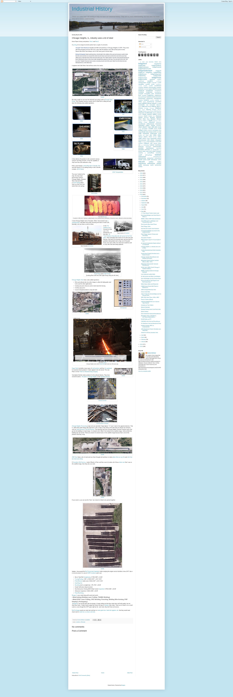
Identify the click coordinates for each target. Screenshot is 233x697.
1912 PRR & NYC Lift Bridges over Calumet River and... (149, 221)
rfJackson (149, 114)
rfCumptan (152, 108)
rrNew (159, 136)
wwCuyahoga (148, 155)
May (142, 211)
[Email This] (93, 620)
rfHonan (159, 112)
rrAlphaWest (141, 125)
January (143, 341)
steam (159, 143)
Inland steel (102, 363)
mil (160, 100)
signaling (155, 143)
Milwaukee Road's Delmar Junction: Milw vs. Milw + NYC (150, 261)
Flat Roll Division (89, 429)
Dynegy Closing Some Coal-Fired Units (151, 309)
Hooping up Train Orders (147, 305)
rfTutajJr (145, 122)
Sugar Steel (75, 368)
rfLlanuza (158, 116)
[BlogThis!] (95, 620)
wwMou (159, 161)
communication (152, 87)
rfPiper (140, 119)
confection (140, 89)
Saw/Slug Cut (78, 583)
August (143, 205)
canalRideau (158, 84)
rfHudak (144, 114)
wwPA (140, 165)
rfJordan (159, 114)
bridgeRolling (157, 72)
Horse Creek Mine (145, 291)
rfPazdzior (152, 117)
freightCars (150, 95)
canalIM (149, 82)
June (142, 209)
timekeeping (146, 145)
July (142, 207)
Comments (143, 47)
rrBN (152, 127)
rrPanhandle (153, 138)
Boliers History (144, 311)
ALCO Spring (94, 193)
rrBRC (156, 127)
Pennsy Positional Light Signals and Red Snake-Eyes (150, 281)
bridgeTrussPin (142, 79)
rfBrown (154, 106)
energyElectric (149, 90)
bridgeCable (141, 65)
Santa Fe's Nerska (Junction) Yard (149, 332)
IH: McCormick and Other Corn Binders (150, 276)
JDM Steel (74, 457)
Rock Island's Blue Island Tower (149, 224)
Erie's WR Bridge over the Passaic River (151, 278)
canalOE (147, 84)
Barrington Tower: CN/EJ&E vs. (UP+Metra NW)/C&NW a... (148, 316)
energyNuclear (158, 92)
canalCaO (152, 79)
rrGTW (154, 132)
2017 (141, 192)
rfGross (152, 111)
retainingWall (152, 104)
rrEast (139, 132)
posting (75, 45)
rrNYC (144, 138)
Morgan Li (74, 595)
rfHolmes (155, 112)
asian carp (145, 61)
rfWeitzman (158, 122)
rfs (147, 120)
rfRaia (148, 119)
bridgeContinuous (143, 67)
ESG (123, 114)
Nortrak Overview (102, 400)
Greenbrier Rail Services (79, 462)
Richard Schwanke (80, 54)
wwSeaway (146, 165)
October (143, 200)
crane (150, 89)
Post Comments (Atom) (84, 675)
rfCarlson (140, 108)
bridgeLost (141, 72)
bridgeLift (158, 71)
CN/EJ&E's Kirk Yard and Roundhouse (150, 321)
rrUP (160, 141)
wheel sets (122, 462)
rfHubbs (140, 114)
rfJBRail (155, 114)
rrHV (158, 132)
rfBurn (158, 106)
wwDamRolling (142, 158)
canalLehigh (154, 82)
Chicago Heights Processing (79, 426)
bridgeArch (142, 64)
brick (160, 61)
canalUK (145, 85)
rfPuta (144, 119)
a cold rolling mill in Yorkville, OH (91, 165)
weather (140, 153)
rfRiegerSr (140, 120)
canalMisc (141, 84)
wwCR (140, 155)
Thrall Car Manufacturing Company (88, 371)
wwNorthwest (151, 163)
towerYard (147, 149)
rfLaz (154, 116)
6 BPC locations (91, 573)
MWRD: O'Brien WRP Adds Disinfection (150, 218)
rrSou (140, 141)
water (144, 151)
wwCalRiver (150, 153)
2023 (141, 179)
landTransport (141, 98)
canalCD (159, 79)
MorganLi (75, 603)
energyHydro (149, 92)
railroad (149, 103)
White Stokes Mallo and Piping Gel (149, 284)
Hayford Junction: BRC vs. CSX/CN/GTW (147, 326)
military (140, 101)
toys (151, 149)
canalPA (153, 84)
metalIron (78, 622)
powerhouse (150, 101)
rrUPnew (140, 143)
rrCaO (155, 128)
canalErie (150, 81)
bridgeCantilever (156, 65)
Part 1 (91, 41)
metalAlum (140, 100)
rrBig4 (149, 127)
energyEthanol (158, 90)
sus (142, 145)
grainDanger (143, 96)
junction (153, 97)
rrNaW (150, 136)
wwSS (151, 165)
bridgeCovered (157, 67)
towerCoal (140, 146)
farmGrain (158, 93)
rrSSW (147, 141)
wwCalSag (158, 153)
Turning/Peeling (79, 579)
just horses (158, 97)
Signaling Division (105, 376)
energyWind (147, 93)
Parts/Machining (79, 593)
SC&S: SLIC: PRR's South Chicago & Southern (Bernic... (150, 268)
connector (146, 89)
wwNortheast (142, 163)
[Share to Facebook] (99, 620)
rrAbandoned (150, 124)
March (143, 337)
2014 (141, 346)
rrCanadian (145, 128)
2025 (141, 175)
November (144, 198)
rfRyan (144, 120)
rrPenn (159, 138)
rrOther (148, 138)
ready (159, 103)
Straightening (87, 577)
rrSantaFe (158, 140)
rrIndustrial (146, 133)
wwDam (158, 155)
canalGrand (158, 81)
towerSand (158, 148)
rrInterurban (153, 133)
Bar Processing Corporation (92, 571)
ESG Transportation (118, 172)
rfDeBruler (158, 108)
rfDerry (139, 109)
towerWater (141, 149)
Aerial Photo (97, 273)
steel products (96, 368)
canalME (159, 82)
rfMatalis (140, 117)
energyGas (141, 92)
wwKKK (159, 159)
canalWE (151, 85)
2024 (141, 177)
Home (102, 672)
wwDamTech (150, 158)
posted (104, 362)
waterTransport (156, 151)
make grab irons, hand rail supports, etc (107, 610)
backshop (151, 61)
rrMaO (147, 135)
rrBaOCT (144, 127)
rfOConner (146, 117)
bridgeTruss (156, 78)
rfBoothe (150, 106)
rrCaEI (159, 127)
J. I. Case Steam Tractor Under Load (150, 213)
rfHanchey (158, 111)
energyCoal (141, 90)
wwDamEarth (142, 156)
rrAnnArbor (158, 125)
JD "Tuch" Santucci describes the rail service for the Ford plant (117, 236)
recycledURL (141, 105)
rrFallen (151, 132)
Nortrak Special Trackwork (102, 423)
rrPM (148, 140)
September (144, 202)
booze (156, 61)
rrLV (144, 135)
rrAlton (147, 125)
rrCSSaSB (155, 130)
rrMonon (140, 136)
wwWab (140, 166)
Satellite (102, 97)
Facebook (127, 233)
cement (146, 87)
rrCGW (145, 130)
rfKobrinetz (140, 116)
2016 (141, 194)
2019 (141, 188)
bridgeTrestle (157, 75)
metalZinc (157, 100)
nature (144, 101)
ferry (139, 95)
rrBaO (140, 127)
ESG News (80, 169)
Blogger (123, 685)
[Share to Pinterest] (100, 620)
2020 (141, 186)
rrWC (151, 143)
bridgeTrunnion (142, 77)
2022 (141, 181)
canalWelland (157, 85)
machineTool (149, 98)
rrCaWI (159, 128)
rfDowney (148, 109)
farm (152, 93)
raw (157, 103)
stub (139, 145)
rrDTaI (159, 130)
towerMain (141, 148)
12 (140, 61)
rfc (160, 106)
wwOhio (159, 163)
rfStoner (140, 122)
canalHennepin (142, 82)
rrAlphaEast (158, 124)
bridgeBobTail (157, 63)
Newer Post (75, 672)
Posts (141, 44)
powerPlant (158, 101)
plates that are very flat (118, 457)
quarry (140, 103)
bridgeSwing (141, 75)
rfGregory (144, 111)
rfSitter (159, 120)
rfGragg (140, 111)
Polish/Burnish (79, 581)
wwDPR (140, 159)
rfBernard (144, 106)
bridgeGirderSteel (145, 71)
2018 (141, 190)
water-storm (149, 151)
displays (106, 605)
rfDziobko (154, 109)
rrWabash (146, 143)
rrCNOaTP (149, 130)
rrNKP (140, 138)
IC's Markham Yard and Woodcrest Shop (151, 323)
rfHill (145, 112)
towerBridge (158, 145)
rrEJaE (143, 132)
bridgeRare (149, 72)
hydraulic (149, 97)
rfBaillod (140, 106)
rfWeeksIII (152, 122)
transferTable (156, 149)
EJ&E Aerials (107, 273)
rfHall (155, 111)
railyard (154, 103)
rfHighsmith (141, 112)
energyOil (140, 93)
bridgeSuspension (156, 74)
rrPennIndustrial (142, 140)
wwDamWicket (158, 158)
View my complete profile (144, 371)
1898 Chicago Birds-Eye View (148, 289)
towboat (152, 145)
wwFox (145, 159)
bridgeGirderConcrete (144, 68)
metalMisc (152, 100)
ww (145, 152)
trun (160, 149)
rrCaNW (150, 128)
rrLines (140, 135)
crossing (159, 89)
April (142, 335)
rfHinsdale (83, 622)
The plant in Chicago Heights (89, 376)
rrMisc (159, 135)
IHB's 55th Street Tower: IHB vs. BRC (150, 297)
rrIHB (139, 133)
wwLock (141, 162)
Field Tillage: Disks (145, 226)
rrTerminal (152, 141)
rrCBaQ (140, 130)
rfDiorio (143, 109)
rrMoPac (145, 136)
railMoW (144, 103)
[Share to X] (97, 620)
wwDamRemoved (157, 156)
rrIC (160, 132)
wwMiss (151, 161)
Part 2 (97, 41)
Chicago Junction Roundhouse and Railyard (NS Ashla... (150, 257)
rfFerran (159, 109)
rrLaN (159, 133)
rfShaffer (150, 120)
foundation (144, 95)
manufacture (157, 98)
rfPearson (158, 117)
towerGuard (148, 146)
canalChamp (141, 81)
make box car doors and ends (87, 612)
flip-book (105, 216)
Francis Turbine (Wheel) (147, 299)
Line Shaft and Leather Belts (148, 274)
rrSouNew (144, 141)
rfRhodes (159, 119)
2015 (141, 344)
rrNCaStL (155, 136)
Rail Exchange (76, 610)
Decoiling (77, 585)
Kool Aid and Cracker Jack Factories (150, 228)
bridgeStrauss (142, 74)
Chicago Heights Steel (78, 280)
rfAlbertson (158, 104)
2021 (141, 184)
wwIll (148, 159)
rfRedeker (153, 119)
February (143, 339)
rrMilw (154, 135)
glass (139, 96)
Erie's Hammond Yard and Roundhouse (151, 313)
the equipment (108, 368)
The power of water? (146, 237)
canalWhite (140, 87)
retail (147, 104)
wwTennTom (158, 165)
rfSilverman (155, 120)
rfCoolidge (146, 108)
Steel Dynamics (80, 429)
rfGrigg (148, 111)
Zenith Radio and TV (146, 319)
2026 (141, 173)
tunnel (140, 151)
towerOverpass (150, 148)
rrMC (151, 135)
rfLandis (150, 116)
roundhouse (141, 124)
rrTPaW (156, 141)
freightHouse (158, 95)
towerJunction (157, 146)
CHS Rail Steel (123, 307)
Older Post (129, 672)
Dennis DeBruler (151, 353)
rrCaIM (139, 128)
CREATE (154, 89)
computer (158, 87)
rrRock (152, 140)
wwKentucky (154, 159)
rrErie (147, 132)
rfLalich (145, 116)
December (144, 196)
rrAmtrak (153, 125)
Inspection (101, 589)
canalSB (140, 85)
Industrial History (92, 9)
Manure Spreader (145, 307)
